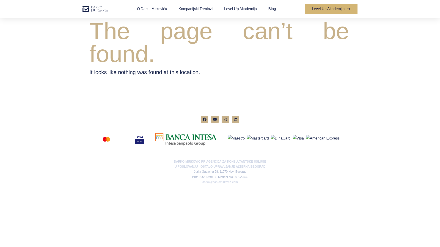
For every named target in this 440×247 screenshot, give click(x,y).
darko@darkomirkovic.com (220, 182)
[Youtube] (215, 119)
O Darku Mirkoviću (152, 9)
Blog (272, 9)
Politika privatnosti (206, 194)
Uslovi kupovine (236, 194)
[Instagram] (225, 119)
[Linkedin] (235, 119)
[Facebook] (204, 119)
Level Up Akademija (240, 9)
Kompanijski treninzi (196, 9)
